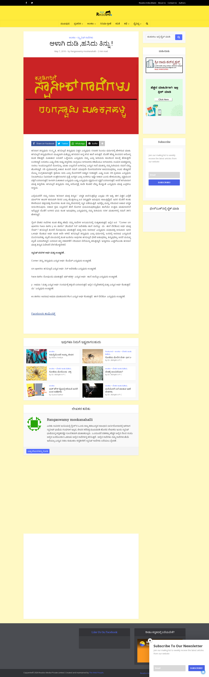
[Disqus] (81, 495)
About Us (162, 3)
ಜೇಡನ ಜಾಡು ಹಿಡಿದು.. (64, 368)
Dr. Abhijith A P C (115, 360)
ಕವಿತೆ (117, 23)
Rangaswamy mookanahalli (83, 51)
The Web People (96, 672)
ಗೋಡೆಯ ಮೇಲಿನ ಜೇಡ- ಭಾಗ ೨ (118, 357)
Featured (109, 351)
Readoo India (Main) (147, 3)
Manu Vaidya (57, 357)
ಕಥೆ (125, 23)
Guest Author (57, 394)
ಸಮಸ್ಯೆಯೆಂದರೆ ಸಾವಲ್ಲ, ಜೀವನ (61, 354)
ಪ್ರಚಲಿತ (77, 23)
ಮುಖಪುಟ (65, 23)
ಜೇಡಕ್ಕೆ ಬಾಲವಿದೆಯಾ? (114, 371)
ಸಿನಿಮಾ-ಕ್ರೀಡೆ (105, 23)
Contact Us (172, 3)
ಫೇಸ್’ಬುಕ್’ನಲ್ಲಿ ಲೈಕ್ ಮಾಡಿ (164, 208)
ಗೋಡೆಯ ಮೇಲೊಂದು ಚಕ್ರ (60, 371)
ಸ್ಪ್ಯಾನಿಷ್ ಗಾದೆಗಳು (85, 37)
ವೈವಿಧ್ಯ (136, 23)
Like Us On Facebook (104, 632)
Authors (182, 3)
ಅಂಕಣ (90, 23)
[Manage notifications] (203, 672)
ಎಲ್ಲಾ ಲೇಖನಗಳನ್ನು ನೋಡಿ (38, 451)
